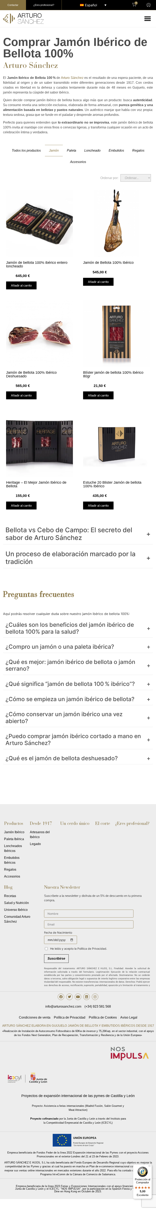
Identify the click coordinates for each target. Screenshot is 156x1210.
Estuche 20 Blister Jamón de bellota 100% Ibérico (112, 484)
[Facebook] (61, 997)
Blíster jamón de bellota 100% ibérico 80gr (113, 374)
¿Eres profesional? (132, 823)
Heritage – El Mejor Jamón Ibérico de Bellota (36, 484)
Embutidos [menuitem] (116, 150)
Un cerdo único (74, 823)
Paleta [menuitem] (71, 150)
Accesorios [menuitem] (78, 162)
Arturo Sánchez (72, 77)
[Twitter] (69, 997)
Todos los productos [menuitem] (26, 150)
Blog (8, 887)
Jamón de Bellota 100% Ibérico (108, 263)
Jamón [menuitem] (54, 150)
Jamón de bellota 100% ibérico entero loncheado (36, 264)
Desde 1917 (41, 823)
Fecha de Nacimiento (58, 932)
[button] (147, 18)
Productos (13, 823)
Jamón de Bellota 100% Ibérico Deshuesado (31, 374)
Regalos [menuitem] (138, 150)
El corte (102, 823)
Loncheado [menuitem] (92, 150)
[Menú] (149, 1166)
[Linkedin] (86, 997)
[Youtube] (78, 997)
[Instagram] (95, 997)
